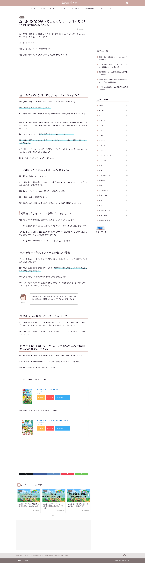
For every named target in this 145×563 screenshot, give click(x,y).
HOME (20, 560)
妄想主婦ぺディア (72, 2)
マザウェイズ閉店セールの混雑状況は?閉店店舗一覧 (113, 88)
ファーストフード (113, 155)
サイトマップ (76, 8)
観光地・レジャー (113, 210)
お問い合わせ (89, 8)
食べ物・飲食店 (113, 220)
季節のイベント (113, 175)
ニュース (113, 145)
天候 (113, 170)
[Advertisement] (53, 74)
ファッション (113, 150)
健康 (113, 165)
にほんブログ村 (101, 232)
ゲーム (113, 125)
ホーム (33, 8)
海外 (113, 200)
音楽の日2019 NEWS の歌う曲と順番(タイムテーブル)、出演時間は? (113, 81)
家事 (113, 185)
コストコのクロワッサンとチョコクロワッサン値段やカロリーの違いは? (113, 66)
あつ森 (42, 8)
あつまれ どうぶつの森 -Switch (47, 389)
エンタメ (53, 8)
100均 (113, 105)
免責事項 (27, 560)
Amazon (41, 397)
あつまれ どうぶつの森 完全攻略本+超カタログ (52, 420)
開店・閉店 (113, 215)
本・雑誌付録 (113, 190)
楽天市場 (50, 397)
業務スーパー (113, 195)
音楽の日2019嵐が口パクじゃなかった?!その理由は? (113, 58)
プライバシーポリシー (106, 8)
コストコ (113, 130)
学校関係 (113, 180)
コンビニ (113, 135)
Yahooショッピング (63, 397)
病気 (113, 205)
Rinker (42, 391)
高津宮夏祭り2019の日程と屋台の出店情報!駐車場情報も (113, 73)
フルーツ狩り (113, 160)
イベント (64, 8)
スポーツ (113, 140)
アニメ (113, 115)
